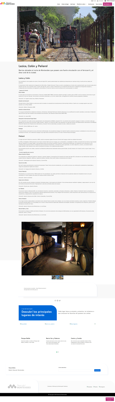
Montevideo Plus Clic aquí (109, 399)
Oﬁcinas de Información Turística (60, 386)
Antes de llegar (65, 4)
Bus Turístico (107, 4)
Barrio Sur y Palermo (53, 338)
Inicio (58, 4)
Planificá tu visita (81, 4)
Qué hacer (72, 4)
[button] (92, 223)
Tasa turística (99, 4)
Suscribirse (97, 370)
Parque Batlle (25, 338)
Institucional (91, 4)
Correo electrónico (62, 367)
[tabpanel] (57, 335)
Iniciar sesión (101, 0)
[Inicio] (7, 3)
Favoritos (94, 0)
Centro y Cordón (76, 338)
